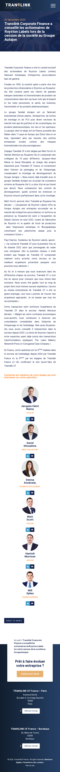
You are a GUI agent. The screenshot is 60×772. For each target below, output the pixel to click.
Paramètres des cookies (33, 762)
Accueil (17, 640)
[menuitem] (52, 5)
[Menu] (52, 5)
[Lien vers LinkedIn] (28, 419)
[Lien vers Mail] (32, 419)
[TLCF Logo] (24, 5)
